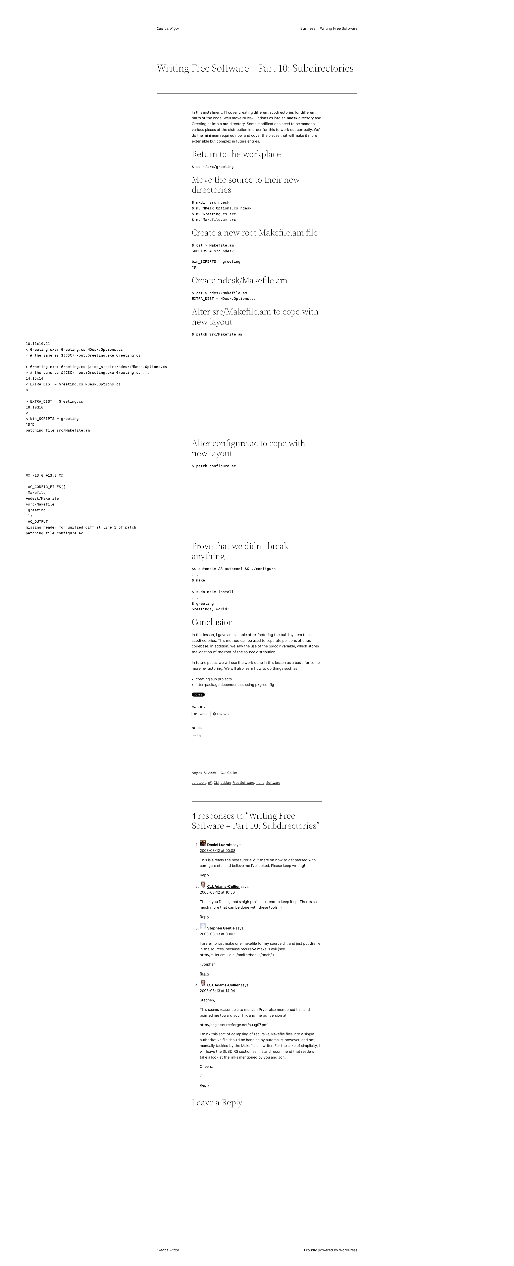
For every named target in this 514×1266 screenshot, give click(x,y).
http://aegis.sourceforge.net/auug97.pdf (234, 1025)
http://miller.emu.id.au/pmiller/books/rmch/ (236, 955)
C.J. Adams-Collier (223, 886)
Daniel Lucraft (219, 845)
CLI (216, 783)
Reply (204, 875)
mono (260, 783)
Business (307, 28)
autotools (199, 783)
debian (225, 783)
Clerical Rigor (168, 28)
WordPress (348, 1250)
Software (273, 783)
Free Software (243, 783)
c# (210, 783)
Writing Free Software (338, 28)
